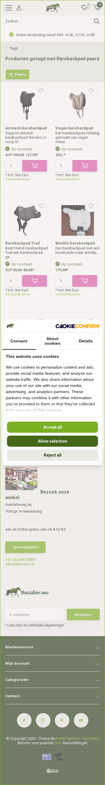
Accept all (52, 427)
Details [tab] (86, 341)
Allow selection (52, 441)
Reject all (53, 455)
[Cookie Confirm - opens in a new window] (77, 326)
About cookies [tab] (52, 341)
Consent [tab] (18, 341)
